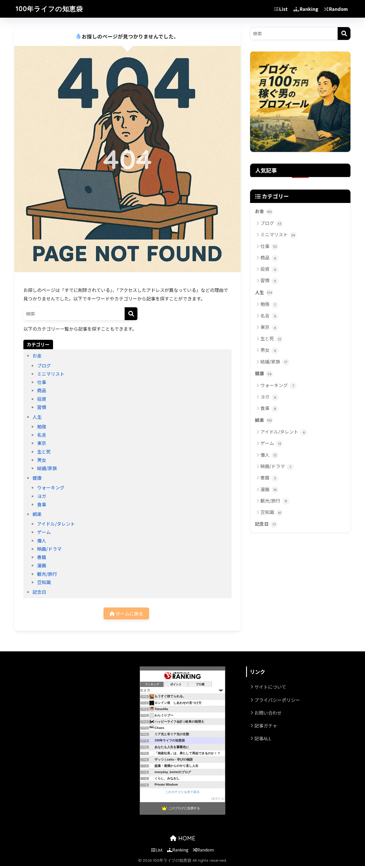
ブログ (44, 365)
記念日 (39, 591)
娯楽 (37, 514)
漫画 (41, 565)
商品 (41, 390)
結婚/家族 (47, 468)
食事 (41, 504)
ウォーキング (50, 487)
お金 (37, 355)
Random (338, 8)
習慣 (41, 407)
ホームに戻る (129, 613)
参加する (218, 798)
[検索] (131, 313)
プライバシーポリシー (277, 699)
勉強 (41, 426)
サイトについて (270, 686)
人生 (37, 416)
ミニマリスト (50, 373)
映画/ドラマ (49, 548)
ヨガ (41, 496)
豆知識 (44, 582)
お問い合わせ (268, 712)
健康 (37, 477)
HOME (186, 838)
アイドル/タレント (56, 523)
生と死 (44, 451)
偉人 (41, 540)
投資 (41, 398)
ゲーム (44, 531)
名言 (41, 434)
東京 (41, 443)
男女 (41, 459)
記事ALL (262, 738)
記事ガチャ (265, 725)
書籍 (41, 557)
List (283, 8)
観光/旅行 (47, 573)
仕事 (41, 382)
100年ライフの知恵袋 (49, 9)
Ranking (309, 8)
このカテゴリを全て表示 (182, 792)
